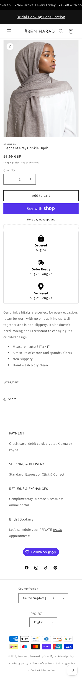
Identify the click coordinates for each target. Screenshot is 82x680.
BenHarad (23, 656)
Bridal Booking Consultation (41, 16)
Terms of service (42, 663)
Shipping (8, 162)
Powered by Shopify (41, 656)
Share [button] (12, 399)
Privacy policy (19, 663)
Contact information (43, 670)
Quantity (9, 170)
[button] (9, 31)
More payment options (41, 219)
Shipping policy (65, 663)
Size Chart (10, 382)
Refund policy (66, 656)
